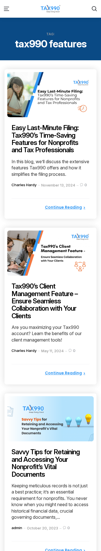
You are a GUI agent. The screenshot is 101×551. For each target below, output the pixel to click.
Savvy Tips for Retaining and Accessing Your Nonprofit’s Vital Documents (46, 463)
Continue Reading (63, 207)
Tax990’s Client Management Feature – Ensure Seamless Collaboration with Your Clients (45, 301)
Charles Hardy (24, 185)
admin (17, 527)
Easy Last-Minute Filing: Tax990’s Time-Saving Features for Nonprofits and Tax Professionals (45, 139)
